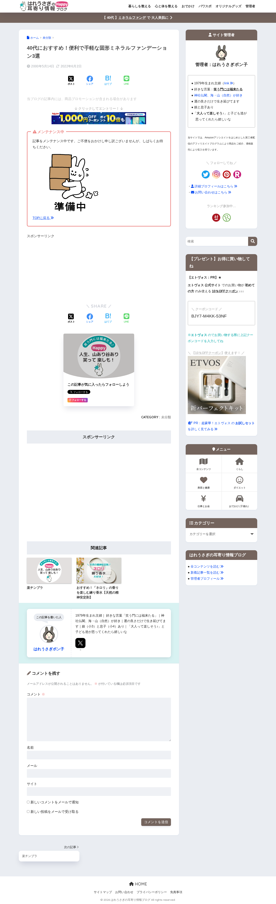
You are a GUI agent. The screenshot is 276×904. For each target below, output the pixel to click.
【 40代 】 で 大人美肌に (135, 18)
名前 (30, 748)
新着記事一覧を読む (205, 572)
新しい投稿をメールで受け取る (55, 812)
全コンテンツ (203, 469)
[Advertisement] (57, 269)
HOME (140, 883)
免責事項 (176, 892)
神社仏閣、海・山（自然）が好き (218, 95)
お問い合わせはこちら (211, 192)
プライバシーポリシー (152, 892)
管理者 (250, 6)
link (227, 83)
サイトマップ (103, 892)
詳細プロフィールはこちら (214, 186)
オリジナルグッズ (228, 6)
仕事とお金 (204, 506)
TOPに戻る (42, 218)
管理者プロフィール (205, 578)
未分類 (166, 417)
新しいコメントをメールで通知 (55, 802)
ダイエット (240, 487)
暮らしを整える (139, 6)
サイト (32, 784)
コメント (36, 694)
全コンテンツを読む (205, 566)
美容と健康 (204, 487)
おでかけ (188, 6)
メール (32, 766)
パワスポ (205, 6)
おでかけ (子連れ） (239, 506)
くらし (239, 469)
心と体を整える (166, 6)
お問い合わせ (124, 892)
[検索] (252, 241)
